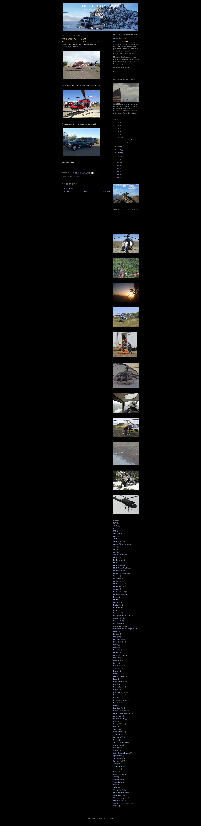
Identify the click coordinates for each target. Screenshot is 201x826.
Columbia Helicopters (120, 594)
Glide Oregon (117, 623)
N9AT (115, 705)
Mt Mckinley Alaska (120, 700)
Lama (115, 679)
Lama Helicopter (118, 681)
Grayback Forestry (119, 626)
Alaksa (115, 536)
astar (115, 547)
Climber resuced (118, 586)
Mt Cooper (116, 697)
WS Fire (116, 806)
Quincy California (119, 724)
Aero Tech (72, 175)
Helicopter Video (118, 642)
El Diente (116, 602)
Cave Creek (117, 578)
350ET (115, 526)
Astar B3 (116, 552)
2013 (117, 131)
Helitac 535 (117, 650)
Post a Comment (68, 188)
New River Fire (73, 176)
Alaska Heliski (118, 541)
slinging (115, 750)
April (119, 150)
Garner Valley (117, 618)
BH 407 (115, 563)
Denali (115, 597)
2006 (117, 171)
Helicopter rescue (119, 639)
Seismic (116, 740)
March (120, 153)
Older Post (106, 191)
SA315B (116, 729)
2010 (117, 159)
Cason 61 (116, 576)
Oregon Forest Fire (119, 711)
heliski (115, 645)
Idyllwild (116, 658)
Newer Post (66, 191)
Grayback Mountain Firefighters (123, 629)
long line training (118, 687)
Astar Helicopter (118, 555)
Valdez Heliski (118, 782)
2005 (117, 174)
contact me (130, 57)
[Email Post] (92, 172)
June (119, 147)
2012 (117, 134)
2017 (117, 122)
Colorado (116, 589)
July (119, 137)
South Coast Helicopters (121, 753)
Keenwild (116, 671)
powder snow (117, 716)
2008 (117, 165)
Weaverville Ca (118, 790)
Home (86, 191)
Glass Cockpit (118, 621)
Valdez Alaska (118, 779)
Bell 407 (80, 175)
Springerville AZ (118, 758)
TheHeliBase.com (101, 6)
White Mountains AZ (120, 793)
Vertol (115, 785)
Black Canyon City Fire (93, 175)
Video (115, 787)
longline (115, 690)
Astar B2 (116, 549)
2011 (117, 156)
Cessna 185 (117, 581)
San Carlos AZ (118, 737)
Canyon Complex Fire (120, 573)
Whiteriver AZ (117, 795)
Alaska (115, 539)
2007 (117, 168)
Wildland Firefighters (120, 798)
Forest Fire (117, 613)
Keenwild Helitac (118, 676)
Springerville (117, 756)
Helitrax (115, 652)
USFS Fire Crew (118, 774)
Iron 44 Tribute (118, 666)
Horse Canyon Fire (119, 655)
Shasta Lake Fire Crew (121, 742)
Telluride (116, 764)
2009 (117, 162)
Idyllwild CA (117, 660)
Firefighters (117, 607)
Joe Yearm (117, 668)
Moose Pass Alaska (120, 692)
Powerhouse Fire (119, 719)
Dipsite (115, 600)
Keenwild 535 (117, 674)
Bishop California (119, 565)
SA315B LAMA (118, 732)
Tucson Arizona (118, 766)
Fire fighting (117, 605)
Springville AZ (118, 761)
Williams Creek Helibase (121, 803)
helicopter (116, 637)
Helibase (116, 634)
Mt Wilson (116, 703)
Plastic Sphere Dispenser (121, 713)
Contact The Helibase (120, 38)
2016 (117, 125)
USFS (115, 771)
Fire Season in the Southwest (127, 143)
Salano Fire (117, 734)
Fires (115, 610)
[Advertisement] (104, 823)
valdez (115, 777)
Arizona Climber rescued (121, 544)
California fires (118, 571)
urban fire (116, 769)
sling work (116, 748)
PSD (114, 721)
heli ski (115, 631)
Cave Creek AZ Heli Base (125, 140)
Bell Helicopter (118, 560)
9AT (114, 531)
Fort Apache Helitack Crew (122, 615)
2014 (117, 128)
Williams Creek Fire (119, 800)
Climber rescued (118, 584)
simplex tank (117, 745)
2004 (117, 177)
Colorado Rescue (119, 592)
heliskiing (116, 647)
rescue (115, 726)
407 (114, 528)
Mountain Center (118, 695)
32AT (115, 523)
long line (116, 684)
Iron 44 (115, 663)
